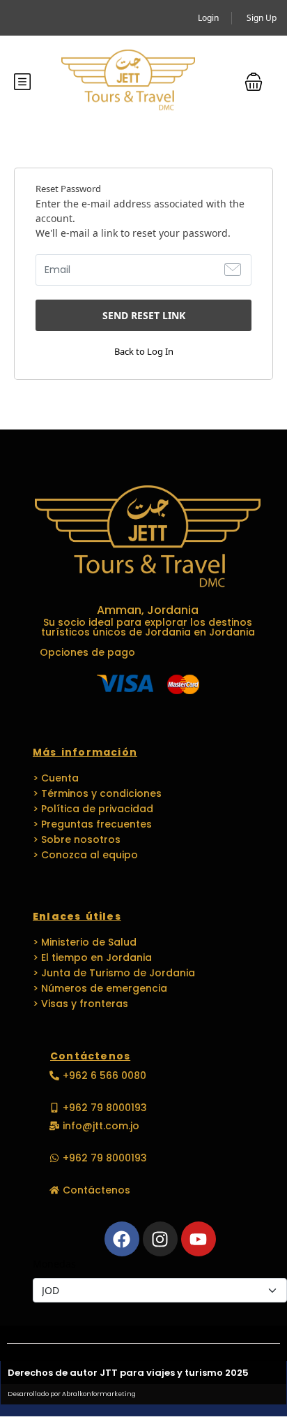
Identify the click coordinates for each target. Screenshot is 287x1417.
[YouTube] (198, 1238)
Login (208, 18)
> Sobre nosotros (77, 839)
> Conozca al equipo (85, 855)
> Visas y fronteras (80, 1004)
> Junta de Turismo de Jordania (114, 973)
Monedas (54, 1263)
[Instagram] (160, 1238)
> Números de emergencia (100, 988)
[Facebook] (121, 1238)
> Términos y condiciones (97, 793)
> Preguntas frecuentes (92, 824)
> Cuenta (56, 778)
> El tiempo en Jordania (92, 957)
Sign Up (262, 18)
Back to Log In (143, 351)
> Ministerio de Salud (85, 942)
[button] (254, 82)
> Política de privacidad (93, 809)
